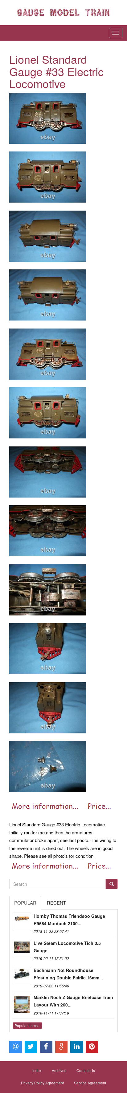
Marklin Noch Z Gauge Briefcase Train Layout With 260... (73, 1001)
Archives (59, 1070)
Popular (25, 902)
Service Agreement (90, 1082)
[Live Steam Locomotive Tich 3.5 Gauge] (22, 949)
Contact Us (85, 1070)
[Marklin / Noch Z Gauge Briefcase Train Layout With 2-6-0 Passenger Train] (22, 1003)
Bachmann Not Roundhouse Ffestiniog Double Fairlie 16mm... (68, 974)
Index (37, 1070)
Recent (56, 902)
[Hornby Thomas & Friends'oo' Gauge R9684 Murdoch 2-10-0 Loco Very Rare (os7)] (22, 922)
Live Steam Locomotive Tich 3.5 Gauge (67, 947)
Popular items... (27, 1025)
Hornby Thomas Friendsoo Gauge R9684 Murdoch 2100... (69, 919)
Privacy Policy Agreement (42, 1082)
